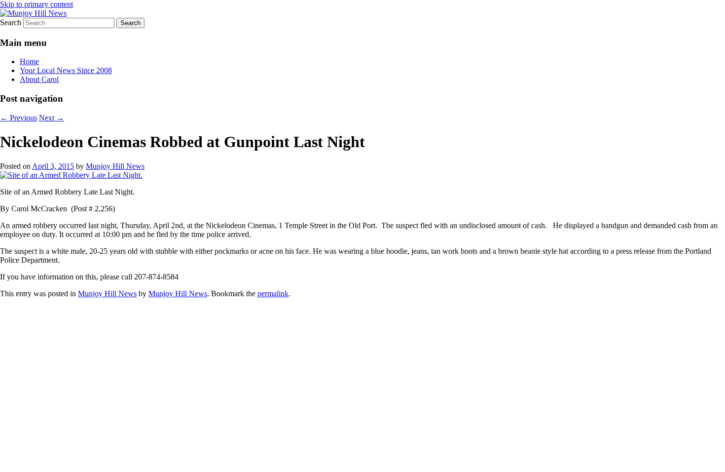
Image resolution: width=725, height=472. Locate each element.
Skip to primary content (36, 4)
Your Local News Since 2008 (66, 70)
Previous (18, 118)
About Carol (39, 79)
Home (29, 61)
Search (10, 22)
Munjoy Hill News (115, 166)
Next (51, 118)
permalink (273, 293)
